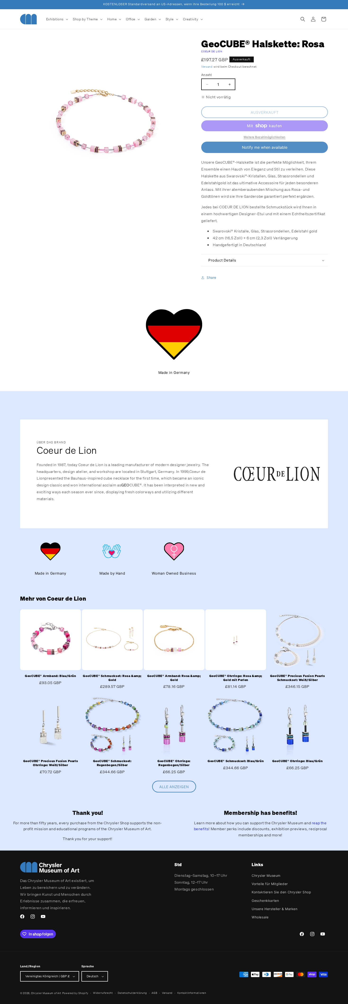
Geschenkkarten (265, 901)
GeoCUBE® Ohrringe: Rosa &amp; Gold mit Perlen (235, 678)
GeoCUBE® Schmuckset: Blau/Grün (236, 761)
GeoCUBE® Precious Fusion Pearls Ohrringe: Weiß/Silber (50, 763)
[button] (56, 19)
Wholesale (260, 917)
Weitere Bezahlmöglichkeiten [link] (265, 137)
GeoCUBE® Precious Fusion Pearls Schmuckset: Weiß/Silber (297, 678)
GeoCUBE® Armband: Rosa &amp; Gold (174, 678)
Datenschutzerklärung (132, 993)
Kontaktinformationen (191, 993)
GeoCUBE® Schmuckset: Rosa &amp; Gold (112, 678)
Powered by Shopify (75, 993)
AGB (154, 993)
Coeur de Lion (211, 51)
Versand (207, 66)
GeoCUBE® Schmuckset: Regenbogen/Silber (112, 763)
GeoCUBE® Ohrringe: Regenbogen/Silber (174, 763)
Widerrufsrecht (103, 993)
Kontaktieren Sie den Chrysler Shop (281, 892)
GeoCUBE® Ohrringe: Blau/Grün (297, 761)
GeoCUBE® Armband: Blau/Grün (50, 676)
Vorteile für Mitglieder (270, 884)
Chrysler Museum (266, 875)
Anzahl (206, 75)
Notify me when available (264, 147)
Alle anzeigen (174, 786)
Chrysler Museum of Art (46, 993)
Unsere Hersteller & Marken (275, 909)
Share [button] (211, 277)
